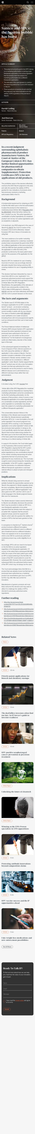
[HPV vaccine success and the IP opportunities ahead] (17, 888)
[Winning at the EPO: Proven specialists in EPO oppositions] (17, 814)
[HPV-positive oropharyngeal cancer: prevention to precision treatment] (17, 741)
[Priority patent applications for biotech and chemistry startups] (17, 663)
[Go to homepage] (3, 2)
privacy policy (19, 1000)
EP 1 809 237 (25, 313)
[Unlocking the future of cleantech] (17, 778)
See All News (7, 947)
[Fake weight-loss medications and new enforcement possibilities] (17, 925)
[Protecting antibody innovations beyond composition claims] (17, 851)
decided (22, 384)
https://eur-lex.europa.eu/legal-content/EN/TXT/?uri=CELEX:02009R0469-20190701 (18, 604)
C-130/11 (10, 227)
